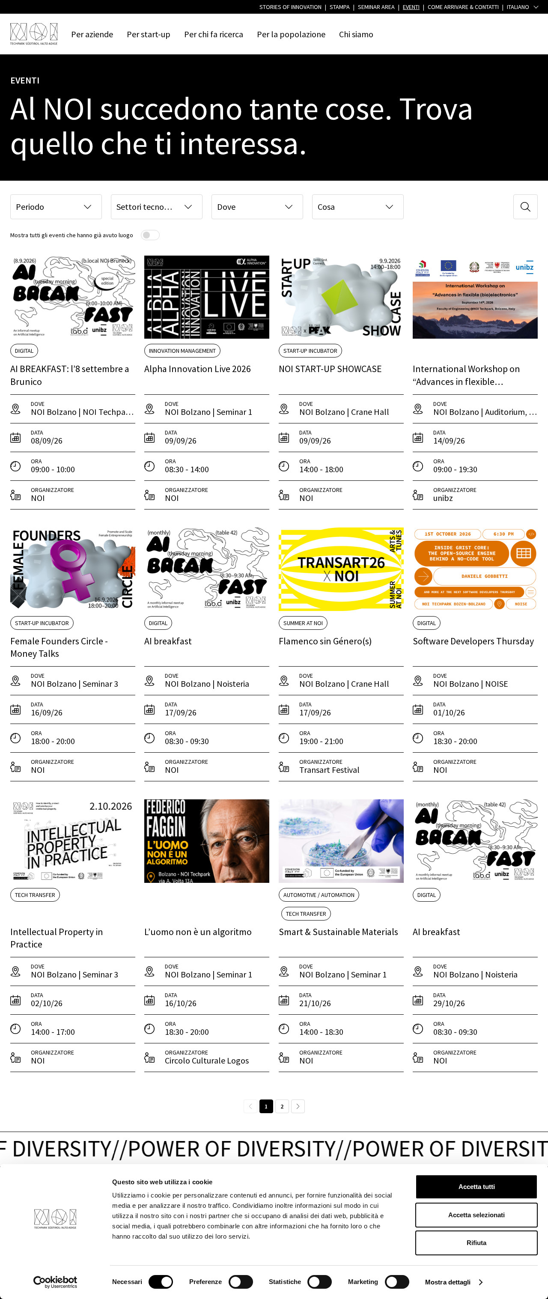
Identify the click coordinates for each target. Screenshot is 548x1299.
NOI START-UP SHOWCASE (330, 369)
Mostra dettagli (448, 1282)
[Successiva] (298, 1106)
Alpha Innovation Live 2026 (197, 369)
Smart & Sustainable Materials (338, 932)
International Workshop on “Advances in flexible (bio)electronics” (466, 381)
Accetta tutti (477, 1186)
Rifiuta (476, 1242)
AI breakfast (168, 641)
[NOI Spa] (33, 34)
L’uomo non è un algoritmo (198, 932)
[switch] (241, 1282)
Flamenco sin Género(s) (325, 641)
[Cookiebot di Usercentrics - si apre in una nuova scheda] (55, 1282)
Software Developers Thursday (473, 641)
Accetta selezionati (476, 1215)
